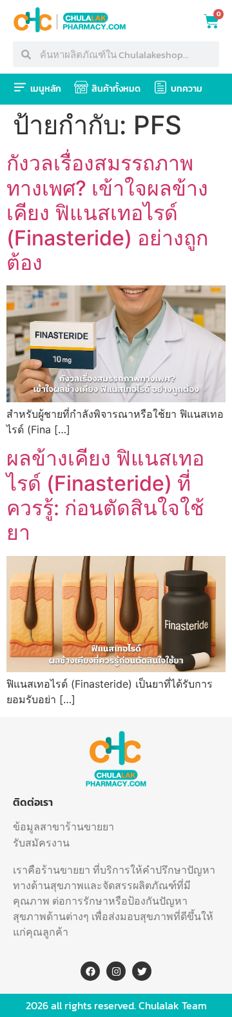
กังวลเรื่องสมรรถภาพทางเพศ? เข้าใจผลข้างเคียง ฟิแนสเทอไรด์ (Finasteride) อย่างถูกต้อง (107, 212)
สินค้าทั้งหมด (116, 89)
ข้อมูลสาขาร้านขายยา (63, 826)
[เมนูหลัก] (20, 87)
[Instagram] (116, 971)
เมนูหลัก (45, 89)
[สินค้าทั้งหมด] (81, 87)
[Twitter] (141, 971)
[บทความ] (160, 87)
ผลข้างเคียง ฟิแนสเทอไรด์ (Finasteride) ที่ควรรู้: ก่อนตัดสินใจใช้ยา (105, 495)
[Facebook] (90, 971)
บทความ (186, 89)
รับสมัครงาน (41, 842)
